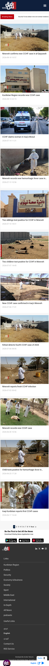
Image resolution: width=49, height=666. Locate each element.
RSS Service (9, 649)
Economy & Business (13, 580)
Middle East (9, 595)
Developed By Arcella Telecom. (24, 657)
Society (7, 585)
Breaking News (7, 17)
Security (7, 575)
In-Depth (7, 605)
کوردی (6, 638)
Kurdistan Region (11, 565)
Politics (7, 570)
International (9, 600)
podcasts (8, 615)
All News (8, 610)
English (7, 633)
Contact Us (9, 644)
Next (33, 527)
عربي (6, 628)
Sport (6, 590)
